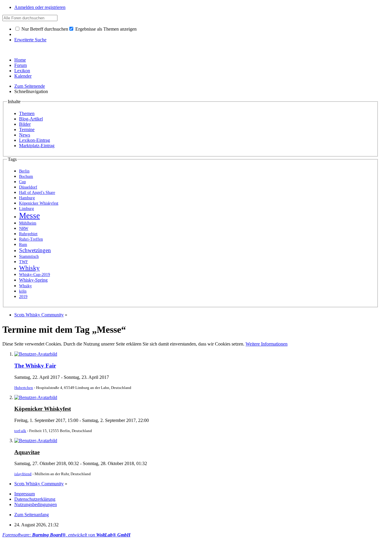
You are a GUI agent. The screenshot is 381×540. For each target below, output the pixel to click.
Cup (22, 182)
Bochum (26, 176)
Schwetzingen (35, 250)
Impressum (24, 493)
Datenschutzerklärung (34, 499)
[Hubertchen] (35, 354)
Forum (20, 65)
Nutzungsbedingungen (35, 504)
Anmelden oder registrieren (39, 7)
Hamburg (27, 198)
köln (22, 291)
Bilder (25, 124)
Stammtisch (29, 256)
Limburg (26, 208)
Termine (27, 129)
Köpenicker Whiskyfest (38, 203)
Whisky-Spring (33, 280)
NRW (23, 228)
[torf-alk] (35, 397)
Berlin (24, 171)
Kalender (23, 76)
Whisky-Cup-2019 (34, 274)
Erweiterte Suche (30, 39)
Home (20, 59)
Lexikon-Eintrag (34, 140)
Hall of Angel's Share (37, 192)
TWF (23, 262)
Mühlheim (27, 223)
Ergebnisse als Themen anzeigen (105, 29)
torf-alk (20, 430)
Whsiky (25, 286)
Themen (27, 113)
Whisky (29, 267)
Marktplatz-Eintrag (36, 145)
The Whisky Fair (35, 365)
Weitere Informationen (267, 343)
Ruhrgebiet (28, 234)
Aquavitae (27, 452)
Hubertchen (23, 387)
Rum (23, 244)
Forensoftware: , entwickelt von (66, 534)
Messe (29, 215)
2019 (23, 296)
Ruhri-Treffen (31, 239)
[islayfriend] (35, 440)
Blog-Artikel (31, 118)
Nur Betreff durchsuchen (44, 29)
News (24, 134)
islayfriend (23, 474)
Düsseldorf (28, 187)
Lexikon (22, 70)
